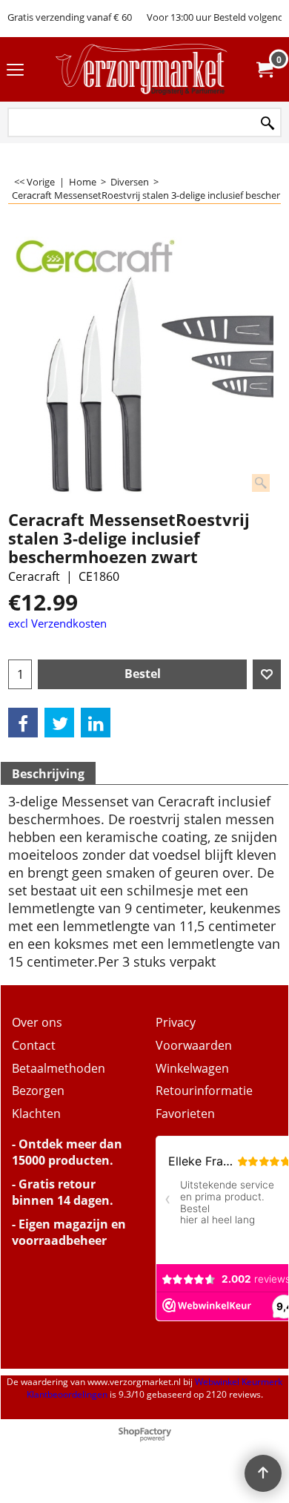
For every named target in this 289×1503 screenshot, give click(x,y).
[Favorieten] (267, 674)
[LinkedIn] (95, 722)
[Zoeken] (267, 124)
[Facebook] (23, 722)
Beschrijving (48, 774)
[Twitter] (59, 722)
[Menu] (15, 70)
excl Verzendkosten (57, 623)
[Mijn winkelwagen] (264, 70)
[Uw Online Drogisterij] (141, 69)
